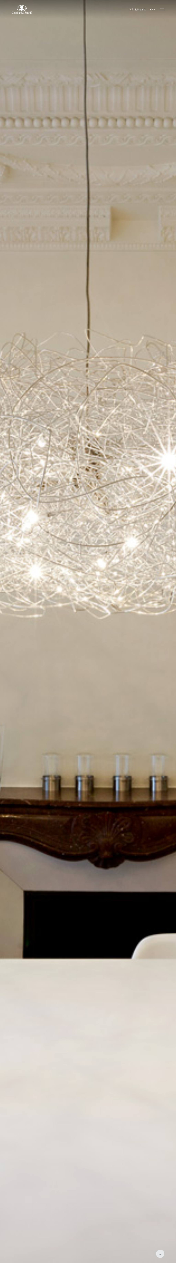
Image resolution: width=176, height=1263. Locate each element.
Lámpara (140, 9)
